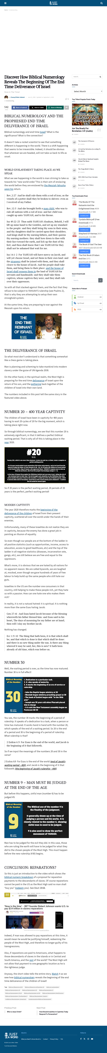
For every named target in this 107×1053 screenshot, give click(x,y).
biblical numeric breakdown (18, 877)
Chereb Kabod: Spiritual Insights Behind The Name (88, 160)
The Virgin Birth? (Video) (86, 169)
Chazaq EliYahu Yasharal (18, 97)
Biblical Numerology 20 (12, 990)
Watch (55, 973)
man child (48, 208)
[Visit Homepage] (53, 3)
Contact (45, 1039)
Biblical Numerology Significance (53, 993)
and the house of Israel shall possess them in (35, 269)
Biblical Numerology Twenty (38, 996)
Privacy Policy (54, 1039)
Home (6, 10)
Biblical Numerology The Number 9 (16, 996)
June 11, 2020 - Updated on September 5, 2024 (41, 97)
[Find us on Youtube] (92, 1039)
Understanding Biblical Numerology (40, 999)
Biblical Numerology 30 (29, 990)
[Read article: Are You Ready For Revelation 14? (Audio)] (87, 115)
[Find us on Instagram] (88, 1039)
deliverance (38, 380)
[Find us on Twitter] (84, 1039)
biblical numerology (24, 977)
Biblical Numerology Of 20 (13, 993)
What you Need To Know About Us (31, 1039)
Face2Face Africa (44, 930)
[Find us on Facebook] (80, 1039)
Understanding (13, 10)
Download (84, 216)
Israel (42, 131)
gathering (36, 384)
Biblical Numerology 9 (46, 990)
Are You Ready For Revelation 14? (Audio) (82, 129)
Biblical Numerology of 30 (32, 993)
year (6, 442)
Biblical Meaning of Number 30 (34, 987)
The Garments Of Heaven (86, 141)
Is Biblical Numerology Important (15, 999)
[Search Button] (102, 3)
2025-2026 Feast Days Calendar (88, 177)
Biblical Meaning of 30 (16, 987)
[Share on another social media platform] (66, 108)
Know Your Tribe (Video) (86, 185)
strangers (15, 261)
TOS (62, 1039)
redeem (20, 887)
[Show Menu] (5, 3)
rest (31, 960)
